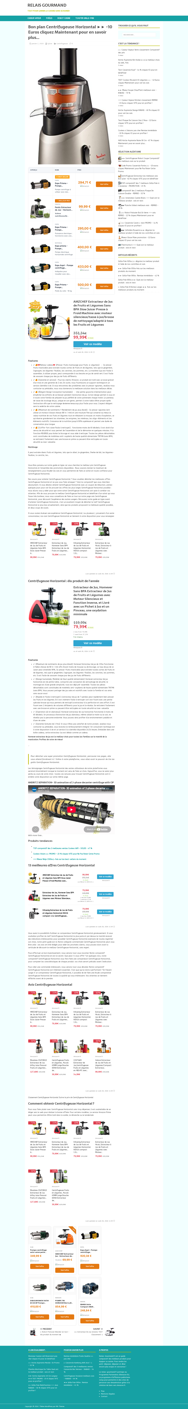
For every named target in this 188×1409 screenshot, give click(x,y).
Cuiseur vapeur (34, 18)
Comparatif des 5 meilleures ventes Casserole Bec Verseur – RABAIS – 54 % (79, 1369)
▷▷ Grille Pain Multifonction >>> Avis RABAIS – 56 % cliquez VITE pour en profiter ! (43, 1387)
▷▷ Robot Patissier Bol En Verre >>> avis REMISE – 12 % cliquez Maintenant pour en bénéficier (137, 216)
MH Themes (60, 1406)
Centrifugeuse (62, 44)
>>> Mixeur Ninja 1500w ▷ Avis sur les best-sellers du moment (59, 859)
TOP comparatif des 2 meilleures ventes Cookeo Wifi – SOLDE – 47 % (62, 848)
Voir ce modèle (93, 344)
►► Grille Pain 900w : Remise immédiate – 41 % (138, 276)
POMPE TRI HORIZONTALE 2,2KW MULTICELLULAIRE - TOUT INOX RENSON (64, 1304)
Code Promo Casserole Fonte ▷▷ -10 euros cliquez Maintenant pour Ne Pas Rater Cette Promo (138, 169)
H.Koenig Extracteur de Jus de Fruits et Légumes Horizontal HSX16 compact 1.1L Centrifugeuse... (58, 913)
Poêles (49, 18)
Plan (102, 1391)
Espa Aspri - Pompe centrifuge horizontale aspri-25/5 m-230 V (88, 1253)
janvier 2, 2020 (38, 44)
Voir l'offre (104, 184)
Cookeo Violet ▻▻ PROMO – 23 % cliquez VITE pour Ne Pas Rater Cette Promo (66, 854)
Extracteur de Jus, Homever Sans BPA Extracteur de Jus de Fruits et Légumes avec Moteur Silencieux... (58, 896)
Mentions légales (108, 1394)
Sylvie (49, 44)
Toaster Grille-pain (84, 18)
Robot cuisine (64, 18)
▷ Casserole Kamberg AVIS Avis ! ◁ (78, 1363)
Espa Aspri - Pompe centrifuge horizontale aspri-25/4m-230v (64, 269)
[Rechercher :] (139, 35)
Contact (104, 1396)
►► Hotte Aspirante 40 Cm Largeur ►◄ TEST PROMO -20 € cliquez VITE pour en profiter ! (43, 1378)
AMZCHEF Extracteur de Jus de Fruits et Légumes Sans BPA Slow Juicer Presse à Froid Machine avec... (58, 878)
